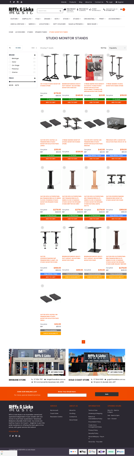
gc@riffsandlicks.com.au (116, 379)
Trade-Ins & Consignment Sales (95, 426)
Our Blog (72, 413)
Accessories (114, 19)
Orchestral (89, 19)
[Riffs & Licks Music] (21, 10)
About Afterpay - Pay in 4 (96, 438)
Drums (47, 19)
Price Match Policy (94, 422)
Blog (80, 2)
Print (101, 19)
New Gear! (92, 24)
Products (73, 2)
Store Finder (73, 420)
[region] (22, 196)
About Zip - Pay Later (95, 442)
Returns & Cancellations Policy (95, 418)
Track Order (54, 413)
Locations (44, 24)
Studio (76, 19)
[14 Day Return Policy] (90, 9)
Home (11, 32)
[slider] (9, 81)
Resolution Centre (56, 417)
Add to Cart (50, 102)
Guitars (14, 19)
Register (120, 2)
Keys (57, 19)
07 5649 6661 (98, 379)
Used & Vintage (17, 24)
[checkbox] (22, 58)
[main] (83, 198)
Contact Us (99, 2)
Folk (37, 19)
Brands (63, 2)
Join (106, 394)
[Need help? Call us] (104, 9)
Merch (32, 24)
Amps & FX (26, 19)
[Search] (60, 11)
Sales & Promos (76, 24)
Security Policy (93, 433)
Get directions (56, 372)
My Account (54, 410)
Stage (66, 19)
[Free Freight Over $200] (64, 10)
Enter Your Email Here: (67, 392)
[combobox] (47, 11)
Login (110, 2)
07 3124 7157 (38, 379)
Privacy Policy (93, 430)
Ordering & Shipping (95, 413)
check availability (72, 277)
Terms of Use (92, 410)
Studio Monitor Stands (58, 32)
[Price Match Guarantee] (77, 9)
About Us (88, 2)
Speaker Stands (41, 32)
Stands (30, 32)
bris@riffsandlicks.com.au (55, 379)
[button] (118, 48)
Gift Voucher (59, 24)
